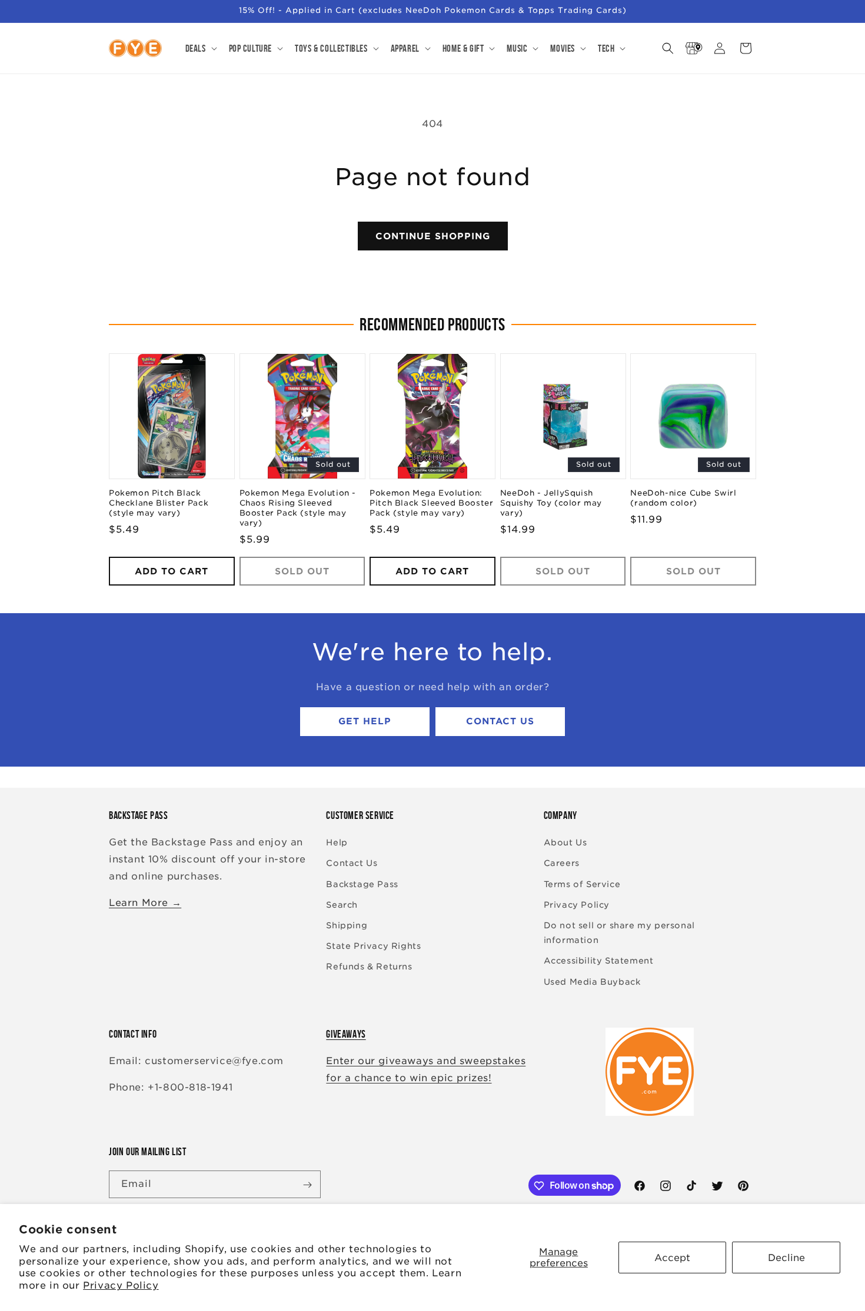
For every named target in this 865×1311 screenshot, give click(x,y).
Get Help (364, 722)
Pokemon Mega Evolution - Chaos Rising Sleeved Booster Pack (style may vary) (297, 508)
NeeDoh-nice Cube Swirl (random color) (683, 498)
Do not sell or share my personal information (619, 933)
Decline (786, 1257)
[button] (200, 48)
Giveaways (345, 1034)
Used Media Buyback (592, 981)
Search (342, 904)
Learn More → (145, 902)
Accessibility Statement (599, 961)
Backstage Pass (362, 884)
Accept (672, 1257)
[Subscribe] (307, 1185)
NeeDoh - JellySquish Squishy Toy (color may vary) (551, 503)
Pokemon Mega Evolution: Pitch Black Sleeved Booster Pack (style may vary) (431, 503)
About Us (565, 843)
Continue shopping (432, 236)
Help (336, 843)
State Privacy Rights (373, 946)
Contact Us (500, 722)
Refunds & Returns (369, 967)
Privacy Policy (120, 1285)
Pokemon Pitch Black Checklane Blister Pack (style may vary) (158, 503)
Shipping (346, 925)
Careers (562, 863)
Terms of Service (582, 884)
